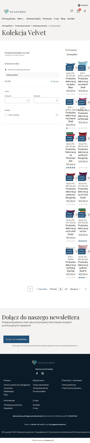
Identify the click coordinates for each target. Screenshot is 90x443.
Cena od (8, 96)
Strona (53, 289)
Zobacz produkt (69, 68)
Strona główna (7, 26)
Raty (6, 394)
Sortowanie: (71, 50)
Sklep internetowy (42, 440)
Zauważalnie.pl (40, 432)
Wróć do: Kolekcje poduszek (19, 70)
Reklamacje (9, 391)
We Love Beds (14, 115)
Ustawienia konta (40, 388)
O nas (35, 408)
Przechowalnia (39, 391)
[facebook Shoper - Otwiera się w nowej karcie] (37, 373)
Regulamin (8, 408)
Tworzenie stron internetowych (61, 432)
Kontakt (36, 405)
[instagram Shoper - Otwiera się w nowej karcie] (42, 373)
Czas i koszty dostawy (71, 388)
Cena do (37, 96)
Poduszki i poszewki (22, 26)
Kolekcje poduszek (40, 26)
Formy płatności (69, 385)
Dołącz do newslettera (16, 339)
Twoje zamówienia (41, 385)
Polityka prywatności (13, 405)
